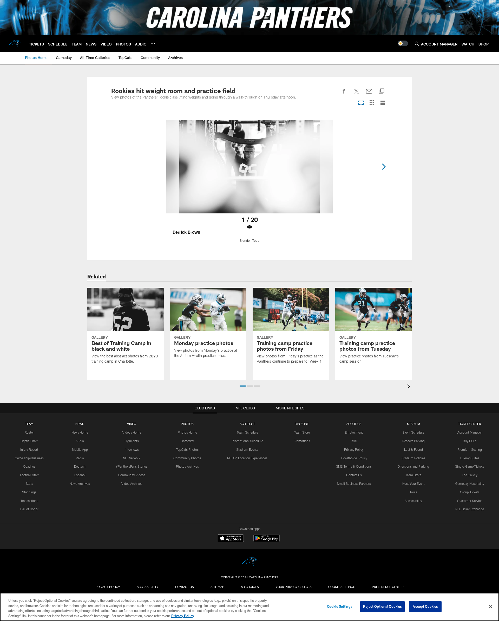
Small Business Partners (354, 483)
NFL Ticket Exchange (469, 509)
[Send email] (369, 94)
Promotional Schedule (247, 441)
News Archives (80, 483)
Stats (29, 483)
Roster (29, 432)
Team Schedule (247, 432)
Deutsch (80, 466)
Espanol (80, 475)
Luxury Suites (469, 458)
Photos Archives (187, 466)
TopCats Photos (187, 449)
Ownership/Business (29, 458)
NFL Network (131, 458)
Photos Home (187, 432)
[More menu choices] (153, 44)
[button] (242, 386)
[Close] (490, 606)
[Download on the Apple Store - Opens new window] (231, 538)
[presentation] (410, 387)
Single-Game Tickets (469, 466)
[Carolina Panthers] (249, 562)
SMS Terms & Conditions (354, 466)
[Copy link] (381, 91)
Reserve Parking (413, 441)
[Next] (383, 167)
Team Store (302, 432)
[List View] (382, 103)
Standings (29, 492)
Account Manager (469, 432)
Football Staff (29, 475)
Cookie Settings (341, 587)
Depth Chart (29, 441)
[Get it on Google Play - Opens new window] (266, 540)
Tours (413, 492)
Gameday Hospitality (469, 483)
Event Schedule (413, 432)
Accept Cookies (425, 606)
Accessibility (413, 500)
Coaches (29, 466)
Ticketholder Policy (354, 458)
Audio (80, 441)
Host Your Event (413, 483)
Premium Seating (469, 449)
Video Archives (131, 483)
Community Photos (187, 458)
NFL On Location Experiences (247, 458)
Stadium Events (247, 449)
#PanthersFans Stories (131, 466)
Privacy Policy (354, 449)
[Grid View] (371, 103)
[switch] (403, 43)
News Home (79, 432)
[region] (249, 607)
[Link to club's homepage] (14, 43)
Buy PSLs (469, 441)
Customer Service (469, 500)
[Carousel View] (361, 103)
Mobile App (80, 449)
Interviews (132, 449)
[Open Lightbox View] (249, 184)
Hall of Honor (29, 509)
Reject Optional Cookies (382, 606)
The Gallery (469, 475)
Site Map (217, 587)
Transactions (29, 500)
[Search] (417, 43)
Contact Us (354, 475)
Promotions (301, 441)
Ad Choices (250, 587)
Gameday (187, 441)
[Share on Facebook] (344, 94)
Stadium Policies (413, 458)
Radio (80, 458)
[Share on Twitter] (356, 94)
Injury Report (29, 449)
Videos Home (131, 432)
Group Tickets (470, 492)
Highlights (131, 441)
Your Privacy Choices (293, 587)
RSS (354, 441)
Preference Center (388, 587)
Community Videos (131, 475)
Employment (354, 432)
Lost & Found (413, 449)
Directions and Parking (413, 466)
